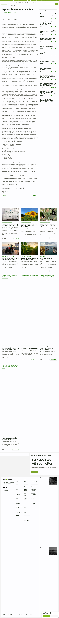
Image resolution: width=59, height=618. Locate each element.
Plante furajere (18, 503)
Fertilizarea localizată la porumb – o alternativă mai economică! (29, 259)
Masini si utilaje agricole (5, 256)
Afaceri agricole (34, 479)
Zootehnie (25, 522)
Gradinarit (17, 491)
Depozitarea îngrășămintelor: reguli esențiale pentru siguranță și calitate (10, 224)
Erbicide (22, 345)
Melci (24, 502)
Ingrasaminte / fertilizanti (6, 222)
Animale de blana (26, 486)
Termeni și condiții (17, 614)
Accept (46, 615)
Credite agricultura (34, 484)
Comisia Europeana (42, 345)
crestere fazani (4, 12)
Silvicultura (17, 515)
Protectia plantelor (32, 345)
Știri (46, 345)
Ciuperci (17, 486)
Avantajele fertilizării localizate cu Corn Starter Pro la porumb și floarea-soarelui (29, 225)
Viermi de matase (26, 517)
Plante (11, 222)
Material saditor (18, 500)
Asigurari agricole (34, 481)
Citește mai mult (53, 18)
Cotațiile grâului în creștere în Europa (46, 259)
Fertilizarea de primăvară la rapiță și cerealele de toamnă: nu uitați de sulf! (48, 225)
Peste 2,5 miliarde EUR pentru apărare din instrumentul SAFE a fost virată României (47, 348)
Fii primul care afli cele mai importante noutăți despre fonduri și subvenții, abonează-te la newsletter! (29, 0)
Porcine (25, 512)
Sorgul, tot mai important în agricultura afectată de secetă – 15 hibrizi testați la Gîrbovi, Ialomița (10, 348)
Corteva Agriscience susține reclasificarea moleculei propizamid (29, 347)
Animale (25, 479)
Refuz (54, 615)
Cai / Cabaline (26, 495)
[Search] (56, 4)
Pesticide (25, 345)
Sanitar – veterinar (27, 515)
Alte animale (26, 484)
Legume (17, 498)
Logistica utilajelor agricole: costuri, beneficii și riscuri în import (10, 259)
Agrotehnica (18, 481)
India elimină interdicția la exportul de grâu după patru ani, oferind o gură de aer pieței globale (10, 438)
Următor (34, 195)
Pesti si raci (25, 509)
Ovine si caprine (26, 504)
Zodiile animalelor (26, 520)
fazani (8, 12)
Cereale (42, 256)
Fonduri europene (34, 486)
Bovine (25, 493)
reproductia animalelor (12, 12)
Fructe (17, 489)
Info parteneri (6, 490)
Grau (40, 256)
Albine (25, 481)
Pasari (25, 507)
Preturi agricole (33, 500)
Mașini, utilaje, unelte (13, 256)
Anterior (4, 195)
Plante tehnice (18, 509)
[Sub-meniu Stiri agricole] (19, 5)
